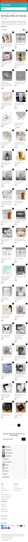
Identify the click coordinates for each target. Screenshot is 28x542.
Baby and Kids (4, 509)
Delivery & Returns (5, 490)
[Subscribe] (23, 439)
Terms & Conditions (5, 498)
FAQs (2, 492)
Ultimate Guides (4, 511)
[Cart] (23, 5)
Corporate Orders (5, 494)
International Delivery (6, 496)
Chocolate (3, 507)
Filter (4, 29)
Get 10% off (5, 539)
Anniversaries (4, 506)
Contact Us (3, 488)
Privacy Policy (4, 499)
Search (2, 486)
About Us (16, 486)
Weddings (3, 504)
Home (2, 13)
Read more (4, 26)
